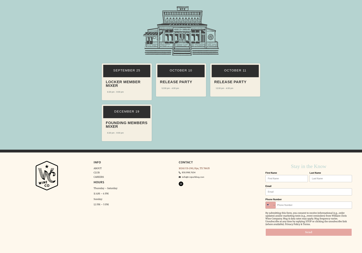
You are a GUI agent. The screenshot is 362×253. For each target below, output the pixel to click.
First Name (271, 173)
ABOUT (98, 168)
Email (268, 186)
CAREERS (99, 176)
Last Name (315, 173)
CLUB (97, 172)
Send (308, 232)
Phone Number (273, 199)
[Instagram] (181, 184)
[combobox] (271, 205)
